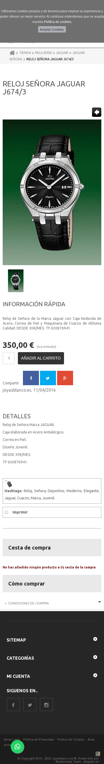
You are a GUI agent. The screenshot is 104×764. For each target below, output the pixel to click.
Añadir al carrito (41, 358)
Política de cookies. (58, 22)
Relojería (43, 52)
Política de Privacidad (38, 739)
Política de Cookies (70, 739)
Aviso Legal (12, 739)
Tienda (25, 52)
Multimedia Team (68, 761)
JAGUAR (62, 52)
